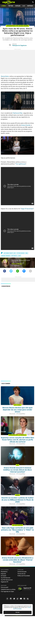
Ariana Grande (25, 125)
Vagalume (8, 2)
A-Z (24, 6)
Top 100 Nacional (5, 578)
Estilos (17, 6)
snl (27, 253)
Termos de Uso (21, 573)
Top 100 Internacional (6, 580)
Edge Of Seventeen (27, 209)
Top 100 (10, 6)
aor (19, 255)
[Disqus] (17, 311)
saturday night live (10, 253)
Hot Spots (3, 575)
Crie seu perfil (4, 587)
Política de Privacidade (24, 575)
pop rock (14, 255)
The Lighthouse (20, 164)
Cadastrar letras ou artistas (8, 589)
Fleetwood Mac (18, 113)
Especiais (3, 573)
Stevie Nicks (5, 76)
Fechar (17, 612)
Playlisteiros (4, 571)
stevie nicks (20, 253)
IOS (24, 589)
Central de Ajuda (22, 571)
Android (28, 589)
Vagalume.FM (4, 582)
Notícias (30, 6)
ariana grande (5, 255)
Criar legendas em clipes (7, 591)
